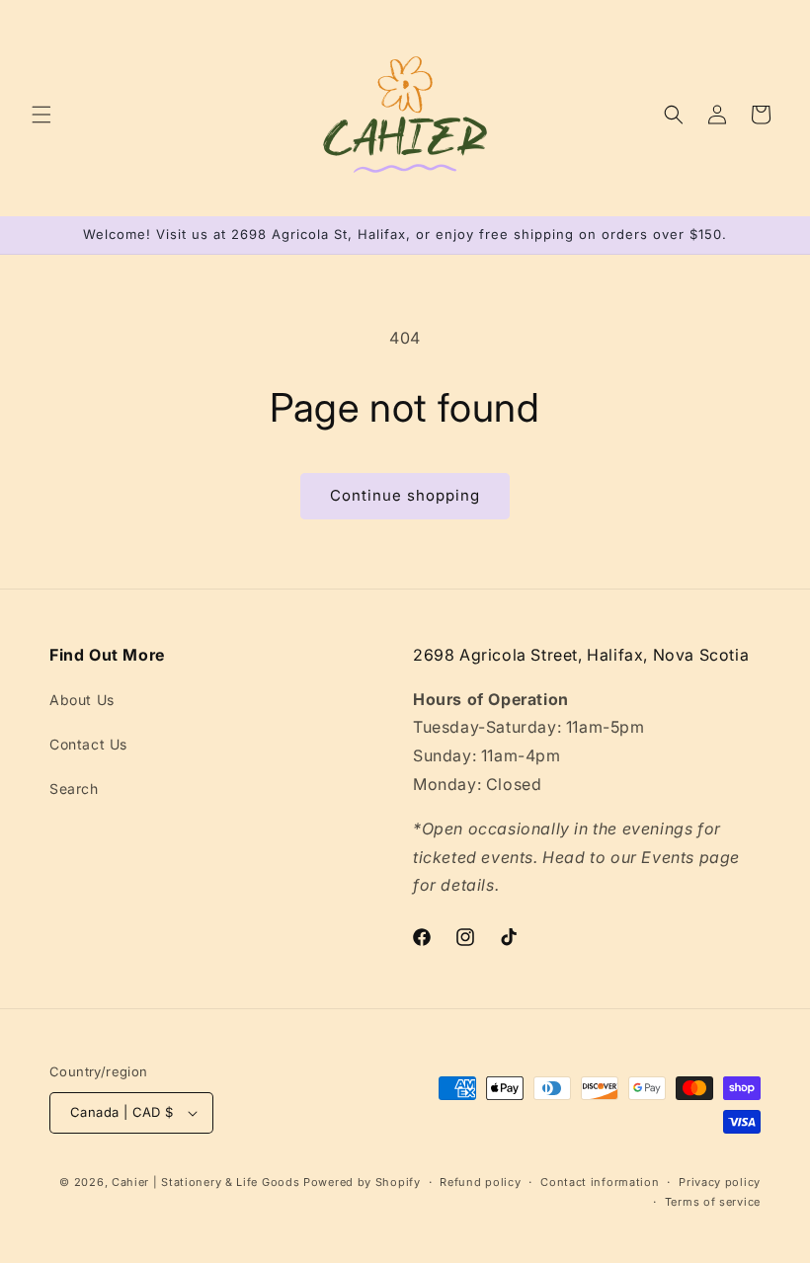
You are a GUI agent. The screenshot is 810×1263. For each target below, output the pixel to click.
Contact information (599, 1182)
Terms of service (713, 1202)
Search (74, 788)
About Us (82, 699)
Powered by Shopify (362, 1182)
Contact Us (88, 744)
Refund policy (480, 1182)
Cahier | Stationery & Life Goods (205, 1182)
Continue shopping (405, 495)
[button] (41, 114)
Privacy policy (720, 1182)
